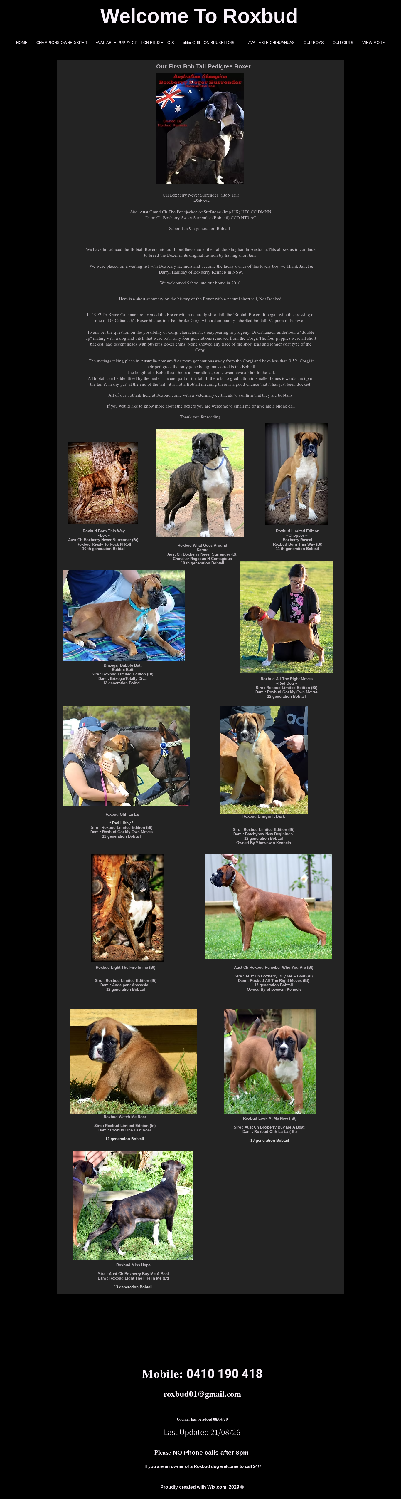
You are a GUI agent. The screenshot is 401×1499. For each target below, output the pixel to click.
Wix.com (216, 1487)
